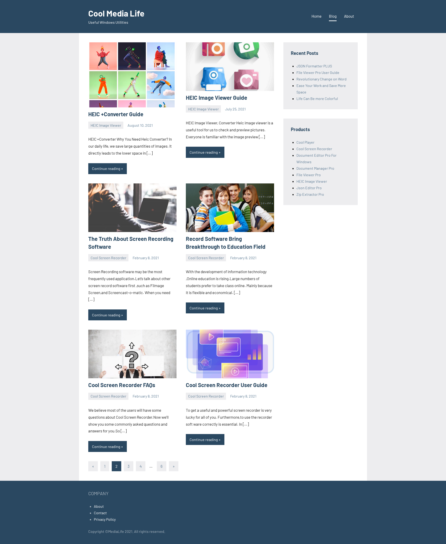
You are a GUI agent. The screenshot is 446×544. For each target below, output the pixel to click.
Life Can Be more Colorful (317, 98)
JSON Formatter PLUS (314, 66)
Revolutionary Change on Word (321, 79)
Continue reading (106, 168)
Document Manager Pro (315, 168)
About (349, 16)
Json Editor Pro (309, 188)
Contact (100, 513)
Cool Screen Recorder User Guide (226, 384)
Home (316, 16)
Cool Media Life (116, 13)
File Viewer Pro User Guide (317, 72)
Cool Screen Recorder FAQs (121, 384)
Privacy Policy (105, 519)
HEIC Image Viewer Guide (216, 97)
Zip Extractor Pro (310, 194)
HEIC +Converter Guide (115, 114)
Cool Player (305, 142)
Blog (333, 16)
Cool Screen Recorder (108, 257)
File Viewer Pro (308, 174)
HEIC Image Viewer (106, 125)
